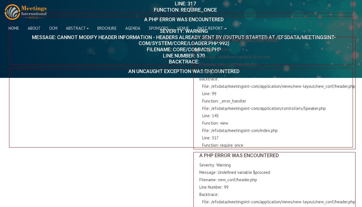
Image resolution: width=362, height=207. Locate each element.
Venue (183, 28)
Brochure (107, 28)
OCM (53, 28)
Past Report (211, 28)
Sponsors (159, 28)
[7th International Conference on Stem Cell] (25, 12)
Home (13, 28)
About (34, 28)
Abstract (76, 28)
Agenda (132, 28)
